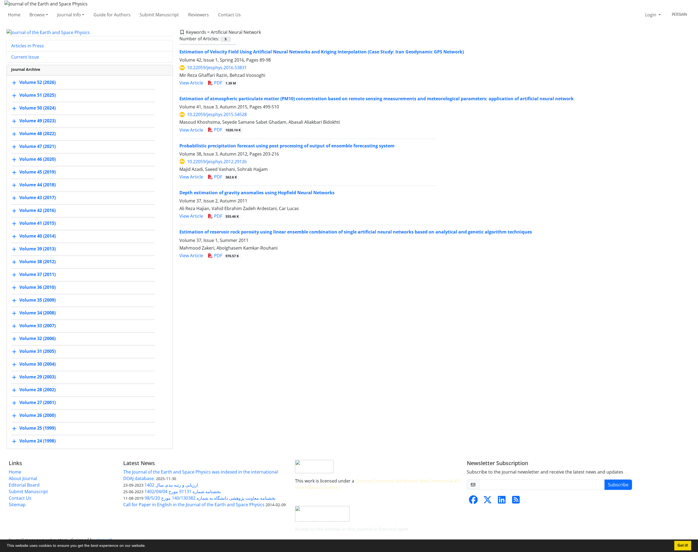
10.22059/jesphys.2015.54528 (217, 114)
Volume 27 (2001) (37, 403)
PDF (224, 83)
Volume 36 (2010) (37, 287)
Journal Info (69, 15)
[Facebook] (473, 501)
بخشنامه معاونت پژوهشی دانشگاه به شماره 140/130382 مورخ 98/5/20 (210, 498)
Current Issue (25, 57)
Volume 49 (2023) (37, 121)
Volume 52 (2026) (37, 83)
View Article (191, 83)
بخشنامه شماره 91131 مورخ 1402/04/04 (183, 492)
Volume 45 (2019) (37, 172)
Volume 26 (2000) (37, 415)
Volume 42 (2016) (37, 211)
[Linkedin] (501, 501)
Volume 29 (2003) (37, 377)
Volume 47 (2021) (37, 147)
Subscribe (618, 485)
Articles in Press (27, 46)
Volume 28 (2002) (37, 390)
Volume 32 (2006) (37, 339)
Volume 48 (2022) (37, 134)
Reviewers (198, 15)
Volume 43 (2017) (37, 198)
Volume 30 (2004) (37, 364)
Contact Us (229, 15)
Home (14, 15)
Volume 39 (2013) (37, 249)
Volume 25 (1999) (37, 428)
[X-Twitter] (487, 501)
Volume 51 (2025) (37, 95)
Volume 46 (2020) (37, 159)
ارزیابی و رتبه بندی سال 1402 (171, 485)
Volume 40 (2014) (37, 236)
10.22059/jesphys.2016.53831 (217, 68)
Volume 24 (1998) (37, 441)
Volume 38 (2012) (37, 262)
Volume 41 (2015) (37, 223)
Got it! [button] (683, 545)
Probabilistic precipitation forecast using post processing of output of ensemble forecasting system (287, 146)
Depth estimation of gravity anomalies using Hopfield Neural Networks (257, 193)
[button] (148, 546)
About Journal (23, 478)
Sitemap (17, 505)
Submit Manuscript (159, 15)
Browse (37, 15)
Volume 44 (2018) (37, 185)
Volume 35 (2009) (37, 300)
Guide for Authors (112, 15)
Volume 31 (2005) (37, 351)
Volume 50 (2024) (37, 108)
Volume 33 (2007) (37, 326)
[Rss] (515, 501)
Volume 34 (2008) (37, 313)
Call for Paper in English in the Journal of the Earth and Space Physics (193, 505)
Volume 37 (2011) (37, 275)
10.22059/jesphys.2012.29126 (217, 162)
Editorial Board (24, 485)
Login (651, 15)
